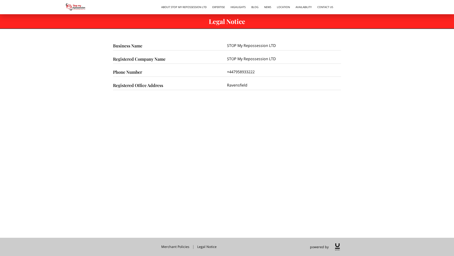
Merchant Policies (175, 246)
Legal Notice (207, 246)
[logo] (337, 247)
